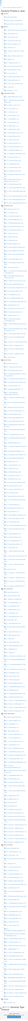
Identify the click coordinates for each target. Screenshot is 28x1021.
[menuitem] (1, 3)
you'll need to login (20, 1015)
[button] (1, 1)
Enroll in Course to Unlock (14, 1017)
